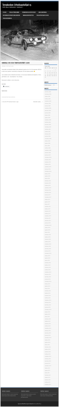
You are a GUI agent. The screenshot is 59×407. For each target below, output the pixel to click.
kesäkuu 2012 (47, 349)
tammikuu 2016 (48, 248)
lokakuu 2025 (47, 96)
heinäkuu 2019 (48, 159)
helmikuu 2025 (48, 103)
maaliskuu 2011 (48, 384)
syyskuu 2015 (47, 258)
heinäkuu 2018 (48, 180)
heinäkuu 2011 (48, 375)
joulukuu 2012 (48, 335)
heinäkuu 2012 (48, 347)
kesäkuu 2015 (47, 265)
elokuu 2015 (47, 260)
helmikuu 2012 (48, 358)
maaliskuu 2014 (48, 300)
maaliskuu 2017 (48, 215)
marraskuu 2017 (48, 197)
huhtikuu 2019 (48, 164)
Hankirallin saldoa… (38, 101)
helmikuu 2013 (48, 330)
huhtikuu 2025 (48, 98)
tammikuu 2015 (48, 276)
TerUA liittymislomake (14, 12)
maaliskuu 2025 (48, 101)
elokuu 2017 (47, 204)
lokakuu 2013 (47, 311)
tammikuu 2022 (48, 124)
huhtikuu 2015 (48, 269)
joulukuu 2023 (48, 105)
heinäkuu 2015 (48, 262)
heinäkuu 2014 (48, 290)
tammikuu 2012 (48, 361)
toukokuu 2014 (48, 295)
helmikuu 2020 (48, 152)
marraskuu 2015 (48, 253)
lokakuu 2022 (47, 115)
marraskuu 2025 (48, 94)
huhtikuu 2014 (48, 297)
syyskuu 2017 (47, 201)
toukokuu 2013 (48, 323)
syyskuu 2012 (47, 342)
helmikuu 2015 (48, 274)
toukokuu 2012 (48, 351)
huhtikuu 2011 (48, 382)
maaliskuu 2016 (48, 244)
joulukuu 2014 (48, 279)
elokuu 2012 (47, 344)
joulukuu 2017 (48, 194)
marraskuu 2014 (48, 281)
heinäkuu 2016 (48, 234)
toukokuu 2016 (48, 239)
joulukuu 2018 (48, 169)
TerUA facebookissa (7, 18)
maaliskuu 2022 (48, 119)
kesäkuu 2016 (47, 237)
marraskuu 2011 (48, 365)
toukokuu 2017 (48, 211)
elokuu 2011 (47, 372)
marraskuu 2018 (48, 171)
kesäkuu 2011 (47, 377)
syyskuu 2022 (47, 117)
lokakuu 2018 (47, 173)
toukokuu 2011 (48, 379)
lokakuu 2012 (47, 340)
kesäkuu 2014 (47, 293)
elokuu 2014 (47, 288)
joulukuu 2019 (48, 155)
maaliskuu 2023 (48, 108)
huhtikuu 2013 (48, 325)
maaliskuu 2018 (48, 187)
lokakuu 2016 (47, 227)
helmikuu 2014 (48, 302)
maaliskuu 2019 (48, 166)
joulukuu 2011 (48, 363)
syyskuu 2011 (47, 370)
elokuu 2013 (47, 316)
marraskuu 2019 (48, 157)
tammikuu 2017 (48, 220)
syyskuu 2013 (47, 314)
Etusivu (4, 12)
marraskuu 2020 (48, 138)
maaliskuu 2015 (48, 272)
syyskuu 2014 (47, 286)
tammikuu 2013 (48, 333)
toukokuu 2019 (48, 162)
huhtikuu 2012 (48, 354)
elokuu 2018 (47, 178)
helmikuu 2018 (48, 190)
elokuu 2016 (47, 232)
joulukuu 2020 (48, 136)
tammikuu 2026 (48, 91)
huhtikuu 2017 (48, 213)
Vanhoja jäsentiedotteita (28, 15)
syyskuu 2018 (47, 176)
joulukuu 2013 (48, 307)
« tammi (46, 80)
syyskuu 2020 (47, 143)
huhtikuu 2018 (48, 185)
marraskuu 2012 (48, 337)
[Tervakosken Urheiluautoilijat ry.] (29, 31)
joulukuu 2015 (48, 251)
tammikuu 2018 (48, 192)
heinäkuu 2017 (48, 206)
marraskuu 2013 (48, 309)
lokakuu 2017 (47, 199)
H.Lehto (11, 66)
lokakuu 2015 (47, 255)
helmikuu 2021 (48, 133)
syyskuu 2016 (47, 229)
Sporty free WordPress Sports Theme (25, 404)
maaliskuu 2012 (48, 356)
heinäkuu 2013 (48, 318)
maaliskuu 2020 (48, 150)
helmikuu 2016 (48, 246)
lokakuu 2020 (47, 140)
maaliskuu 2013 (48, 328)
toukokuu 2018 (48, 183)
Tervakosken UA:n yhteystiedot (29, 12)
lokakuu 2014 (47, 283)
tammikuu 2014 (48, 304)
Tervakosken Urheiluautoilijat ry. (17, 5)
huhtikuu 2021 (48, 131)
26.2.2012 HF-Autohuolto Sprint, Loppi (9, 101)
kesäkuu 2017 (47, 208)
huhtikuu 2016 (48, 241)
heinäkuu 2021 (48, 129)
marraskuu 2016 (48, 225)
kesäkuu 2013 (47, 321)
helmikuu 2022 (48, 122)
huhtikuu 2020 (48, 148)
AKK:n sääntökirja (43, 12)
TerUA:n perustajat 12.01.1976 (42, 15)
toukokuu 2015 (48, 267)
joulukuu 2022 (48, 112)
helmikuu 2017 (48, 218)
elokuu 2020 (47, 145)
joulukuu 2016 (48, 222)
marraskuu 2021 (48, 126)
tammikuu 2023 (48, 110)
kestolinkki (6, 97)
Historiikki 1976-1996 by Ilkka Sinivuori (11, 15)
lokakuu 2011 (47, 368)
